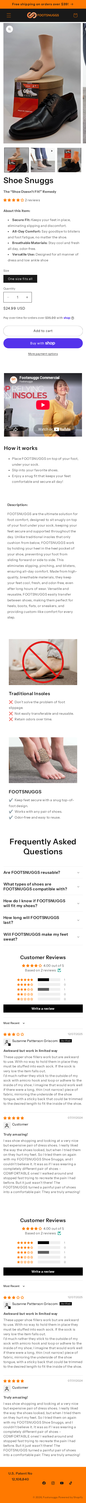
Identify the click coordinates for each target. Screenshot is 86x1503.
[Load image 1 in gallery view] (16, 160)
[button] (9, 15)
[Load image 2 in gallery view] (69, 160)
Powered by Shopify (70, 1497)
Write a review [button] (43, 1009)
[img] (13, 1034)
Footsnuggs (50, 1497)
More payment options (43, 353)
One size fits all (20, 279)
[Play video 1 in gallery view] (43, 160)
